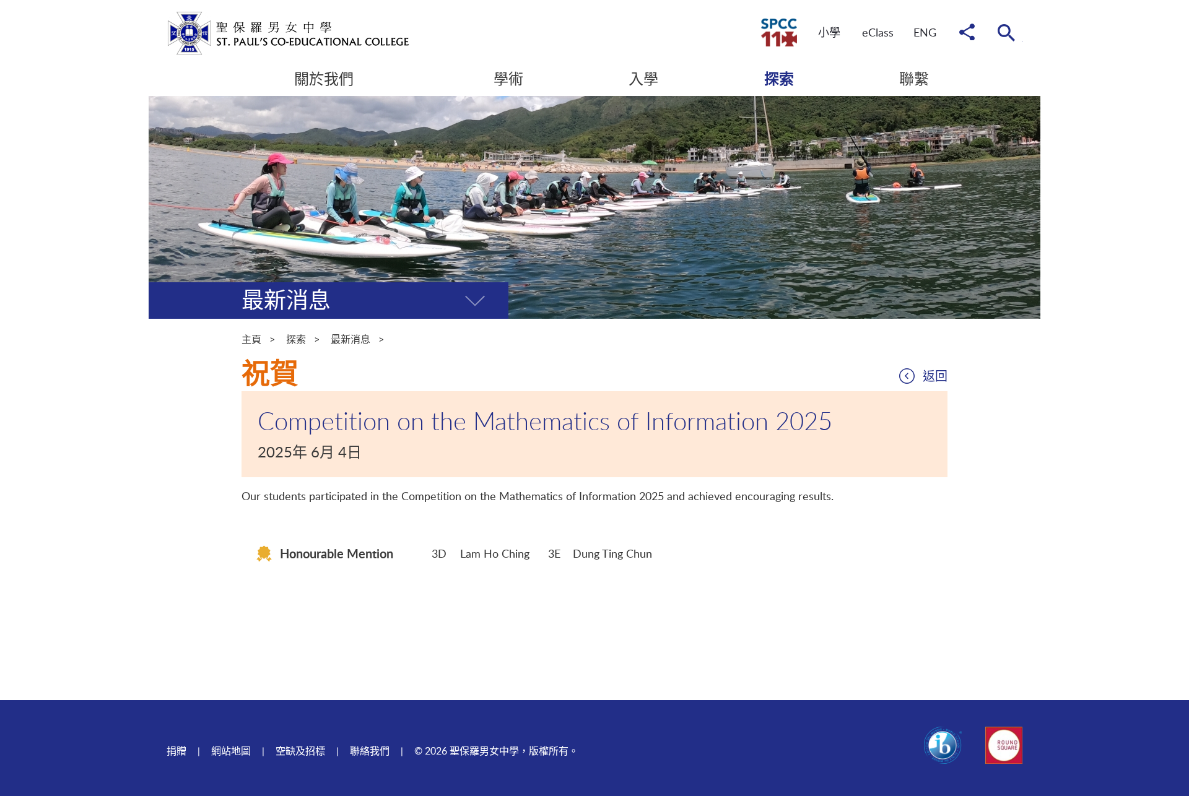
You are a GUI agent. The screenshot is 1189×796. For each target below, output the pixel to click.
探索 (296, 339)
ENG (924, 32)
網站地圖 (231, 751)
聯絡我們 (370, 751)
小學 (829, 32)
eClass (878, 32)
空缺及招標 (300, 751)
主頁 (251, 339)
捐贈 (176, 751)
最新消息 (350, 339)
